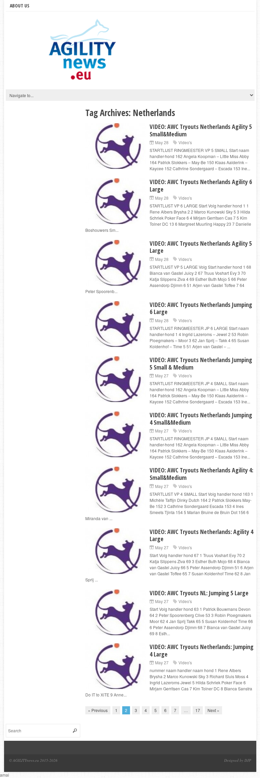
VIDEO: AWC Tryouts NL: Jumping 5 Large (199, 593)
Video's (185, 142)
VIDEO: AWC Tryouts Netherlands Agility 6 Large (201, 185)
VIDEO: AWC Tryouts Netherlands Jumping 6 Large (201, 308)
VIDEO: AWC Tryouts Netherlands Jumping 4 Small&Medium (201, 418)
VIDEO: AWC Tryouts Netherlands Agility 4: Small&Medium (201, 474)
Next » (213, 710)
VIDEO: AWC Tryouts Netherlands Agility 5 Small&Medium (201, 130)
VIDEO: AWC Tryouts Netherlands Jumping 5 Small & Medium (201, 363)
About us (19, 5)
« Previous (98, 710)
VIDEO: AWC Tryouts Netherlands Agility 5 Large (201, 247)
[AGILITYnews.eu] (83, 52)
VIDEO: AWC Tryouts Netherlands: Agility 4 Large (201, 535)
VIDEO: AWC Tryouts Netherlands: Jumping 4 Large (202, 650)
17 (197, 710)
